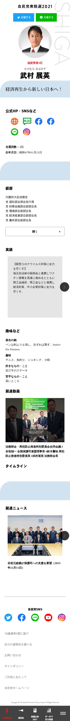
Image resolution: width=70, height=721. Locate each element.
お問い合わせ (12, 655)
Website (14, 121)
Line (14, 132)
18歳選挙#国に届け (16, 633)
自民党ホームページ (16, 688)
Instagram (26, 132)
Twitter (8, 617)
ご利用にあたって (15, 677)
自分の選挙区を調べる (18, 644)
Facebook (38, 121)
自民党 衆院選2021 (35, 6)
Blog (27, 121)
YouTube (48, 617)
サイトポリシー (14, 666)
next (64, 287)
